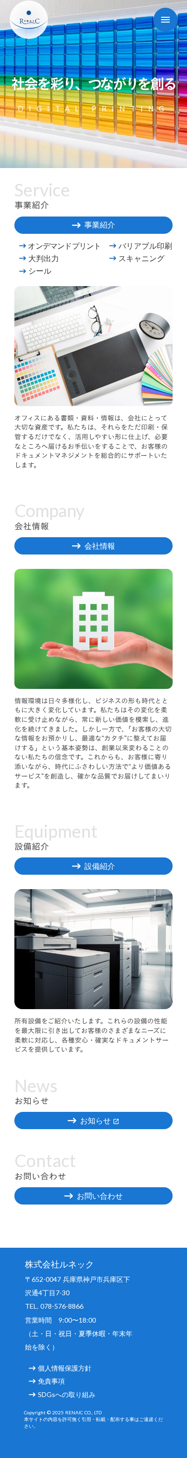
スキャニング (141, 258)
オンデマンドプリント (64, 245)
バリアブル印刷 (145, 245)
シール (39, 270)
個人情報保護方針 (65, 1368)
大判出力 (43, 258)
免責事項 (51, 1381)
